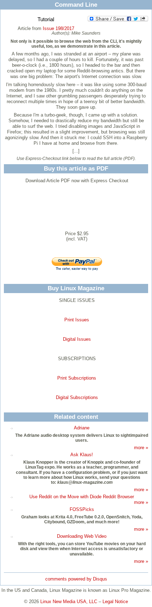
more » (141, 447)
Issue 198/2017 (58, 28)
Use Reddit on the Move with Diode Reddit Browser (81, 496)
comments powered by (76, 579)
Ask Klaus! (81, 454)
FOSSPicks (82, 509)
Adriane (81, 427)
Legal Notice (115, 601)
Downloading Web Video (81, 536)
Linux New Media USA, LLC (68, 601)
